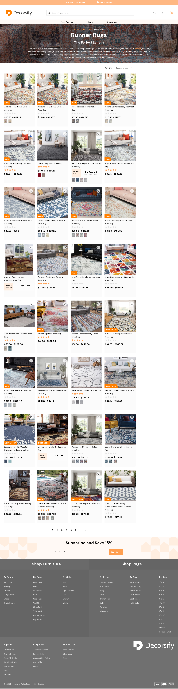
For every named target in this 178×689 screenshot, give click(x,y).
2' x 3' (161, 582)
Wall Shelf (37, 603)
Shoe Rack (38, 607)
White (65, 603)
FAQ (5, 670)
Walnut (66, 599)
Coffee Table (39, 615)
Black (65, 582)
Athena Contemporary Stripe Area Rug (85, 335)
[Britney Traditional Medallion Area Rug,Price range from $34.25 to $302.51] (86, 429)
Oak (64, 594)
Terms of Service (40, 649)
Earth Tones (135, 594)
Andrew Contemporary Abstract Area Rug (14, 278)
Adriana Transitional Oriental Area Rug (51, 108)
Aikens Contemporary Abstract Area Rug (119, 108)
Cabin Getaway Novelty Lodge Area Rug (18, 505)
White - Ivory (135, 586)
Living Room (9, 594)
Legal (35, 666)
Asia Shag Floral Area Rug (49, 333)
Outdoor (104, 607)
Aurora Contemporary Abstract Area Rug (119, 335)
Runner (162, 627)
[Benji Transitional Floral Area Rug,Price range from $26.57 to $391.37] (86, 372)
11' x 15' (162, 623)
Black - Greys (135, 582)
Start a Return (10, 654)
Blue (65, 586)
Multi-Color (135, 603)
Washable (104, 611)
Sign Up (115, 552)
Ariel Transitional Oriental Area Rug (18, 335)
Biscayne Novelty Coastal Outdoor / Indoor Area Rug (16, 448)
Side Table (37, 599)
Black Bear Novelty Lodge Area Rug (52, 448)
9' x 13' (162, 615)
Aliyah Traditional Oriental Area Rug (119, 165)
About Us (37, 662)
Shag (102, 590)
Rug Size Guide (10, 662)
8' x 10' (162, 607)
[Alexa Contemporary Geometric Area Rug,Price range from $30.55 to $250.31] (86, 145)
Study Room (9, 603)
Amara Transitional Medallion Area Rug (85, 222)
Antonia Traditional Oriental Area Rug (50, 278)
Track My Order (10, 658)
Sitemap (7, 674)
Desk (35, 586)
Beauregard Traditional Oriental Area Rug (52, 392)
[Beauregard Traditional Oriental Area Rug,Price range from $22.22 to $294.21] (52, 372)
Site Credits (39, 684)
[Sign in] (163, 13)
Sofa (35, 594)
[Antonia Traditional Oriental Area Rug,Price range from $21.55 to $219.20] (52, 259)
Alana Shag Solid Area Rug (50, 163)
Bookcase (37, 582)
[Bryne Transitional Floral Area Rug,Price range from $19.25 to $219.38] (120, 429)
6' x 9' (161, 599)
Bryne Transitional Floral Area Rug (118, 448)
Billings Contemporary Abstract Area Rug (119, 392)
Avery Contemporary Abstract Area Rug (18, 392)
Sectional (37, 590)
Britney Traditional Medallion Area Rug (84, 448)
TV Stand (37, 611)
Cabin (102, 603)
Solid (102, 594)
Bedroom (8, 582)
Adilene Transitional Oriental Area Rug (17, 108)
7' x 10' (162, 603)
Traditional (104, 586)
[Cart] (171, 13)
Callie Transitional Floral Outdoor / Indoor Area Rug (53, 505)
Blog (65, 658)
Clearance (112, 21)
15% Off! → (84, 2)
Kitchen (7, 590)
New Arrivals (67, 21)
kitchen (138, 48)
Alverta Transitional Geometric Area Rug (18, 222)
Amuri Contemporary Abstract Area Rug (119, 222)
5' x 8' (161, 594)
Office (6, 599)
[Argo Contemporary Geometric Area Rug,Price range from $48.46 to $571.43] (120, 259)
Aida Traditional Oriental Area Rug (85, 108)
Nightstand (38, 619)
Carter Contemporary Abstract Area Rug (86, 505)
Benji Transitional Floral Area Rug (86, 390)
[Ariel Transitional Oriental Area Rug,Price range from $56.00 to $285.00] (19, 316)
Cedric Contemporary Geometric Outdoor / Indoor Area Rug (118, 506)
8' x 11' (161, 611)
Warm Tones (135, 590)
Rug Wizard (9, 666)
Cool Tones (135, 599)
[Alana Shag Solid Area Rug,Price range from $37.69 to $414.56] (52, 145)
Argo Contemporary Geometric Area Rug (119, 278)
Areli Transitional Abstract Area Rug (86, 278)
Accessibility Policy (41, 658)
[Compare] (154, 13)
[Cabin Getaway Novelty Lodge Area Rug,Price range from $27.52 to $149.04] (19, 485)
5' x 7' (161, 590)
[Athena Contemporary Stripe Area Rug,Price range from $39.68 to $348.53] (86, 316)
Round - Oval (165, 632)
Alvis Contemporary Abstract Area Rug (51, 222)
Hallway (7, 586)
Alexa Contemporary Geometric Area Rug (86, 165)
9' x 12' (162, 619)
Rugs (90, 21)
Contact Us (9, 649)
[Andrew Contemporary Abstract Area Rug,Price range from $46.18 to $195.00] (19, 259)
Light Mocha (68, 590)
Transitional (105, 599)
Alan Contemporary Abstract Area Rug (17, 165)
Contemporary (106, 582)
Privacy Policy (39, 654)
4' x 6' (161, 586)
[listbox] (124, 68)
